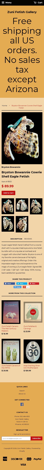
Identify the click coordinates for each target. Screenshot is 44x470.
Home (4, 106)
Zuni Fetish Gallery (22, 12)
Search (22, 391)
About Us (22, 394)
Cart (39, 2)
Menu (8, 2)
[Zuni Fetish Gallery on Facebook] (22, 405)
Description (16, 239)
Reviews (28, 239)
